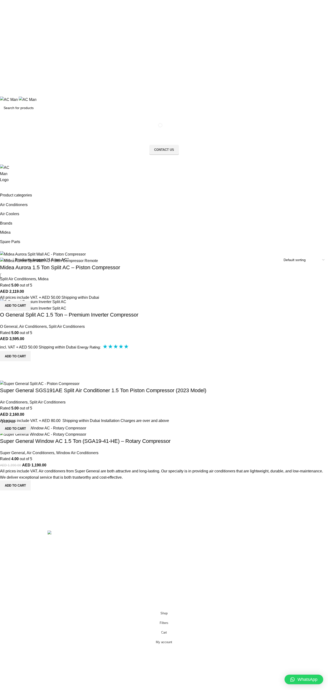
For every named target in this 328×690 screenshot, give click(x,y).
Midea (5, 232)
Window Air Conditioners (77, 453)
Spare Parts (10, 242)
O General (9, 326)
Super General (12, 453)
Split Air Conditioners (18, 279)
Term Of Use (107, 560)
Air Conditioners (14, 205)
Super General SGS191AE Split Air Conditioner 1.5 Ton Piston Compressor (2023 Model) (103, 390)
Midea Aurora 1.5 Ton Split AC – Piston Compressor (60, 267)
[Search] (164, 188)
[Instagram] (185, 536)
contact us (164, 150)
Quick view (6, 317)
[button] (304, 679)
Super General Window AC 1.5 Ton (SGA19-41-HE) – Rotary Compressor (85, 441)
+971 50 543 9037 (60, 586)
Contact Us (106, 543)
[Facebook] (172, 536)
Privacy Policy (108, 552)
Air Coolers (9, 214)
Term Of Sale (108, 568)
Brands (6, 223)
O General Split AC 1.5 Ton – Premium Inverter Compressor (69, 315)
